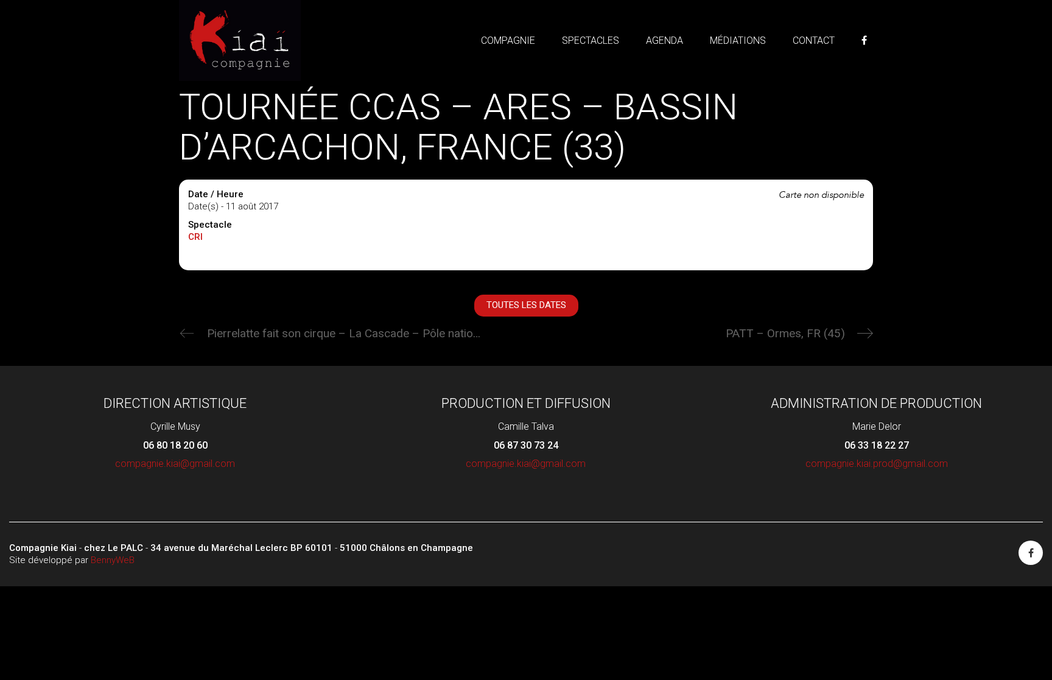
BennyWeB (113, 560)
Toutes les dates (526, 305)
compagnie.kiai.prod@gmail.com (876, 463)
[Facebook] (1031, 553)
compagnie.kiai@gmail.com (175, 463)
